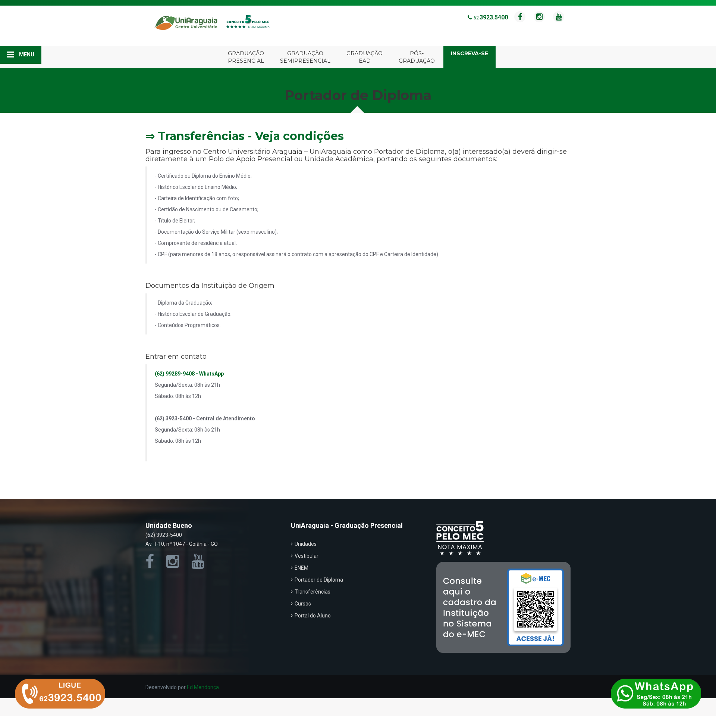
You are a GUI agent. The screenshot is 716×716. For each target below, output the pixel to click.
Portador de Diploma (319, 580)
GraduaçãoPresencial (246, 57)
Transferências (312, 592)
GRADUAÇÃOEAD (364, 57)
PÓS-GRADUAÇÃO (417, 57)
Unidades (306, 544)
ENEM (301, 568)
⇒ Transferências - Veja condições (244, 136)
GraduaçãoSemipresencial (305, 57)
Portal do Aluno (313, 616)
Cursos (303, 604)
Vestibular (306, 556)
